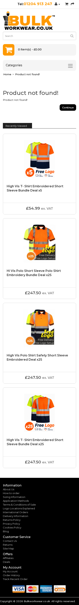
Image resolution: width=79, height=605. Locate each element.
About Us (8, 489)
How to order (11, 493)
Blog (6, 531)
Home (7, 74)
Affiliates (8, 558)
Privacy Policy (11, 523)
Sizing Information (14, 496)
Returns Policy (12, 519)
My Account (10, 571)
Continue (68, 107)
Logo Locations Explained (19, 508)
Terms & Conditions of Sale (19, 504)
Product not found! (27, 74)
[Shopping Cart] (66, 4)
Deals (6, 561)
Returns (7, 544)
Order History (11, 575)
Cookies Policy (12, 527)
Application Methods (16, 500)
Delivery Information (15, 516)
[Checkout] (72, 4)
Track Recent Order (15, 579)
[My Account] (57, 4)
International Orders (15, 512)
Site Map (8, 548)
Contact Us (10, 540)
